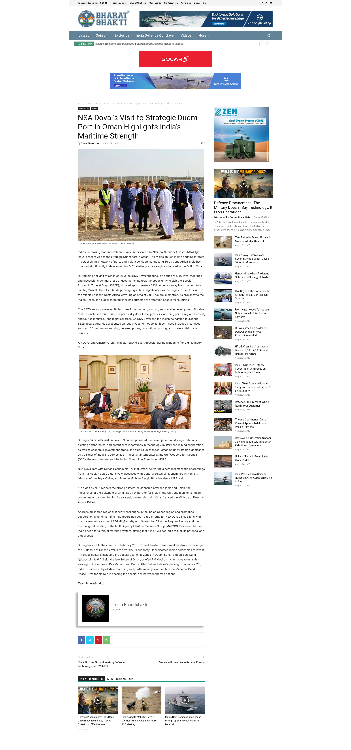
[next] (267, 44)
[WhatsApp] (106, 640)
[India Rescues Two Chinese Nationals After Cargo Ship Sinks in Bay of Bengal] (223, 478)
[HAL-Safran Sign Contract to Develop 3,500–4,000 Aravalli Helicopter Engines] (223, 351)
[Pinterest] (98, 640)
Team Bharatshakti (91, 143)
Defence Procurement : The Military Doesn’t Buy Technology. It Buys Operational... (243, 207)
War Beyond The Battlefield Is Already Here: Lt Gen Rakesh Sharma (252, 295)
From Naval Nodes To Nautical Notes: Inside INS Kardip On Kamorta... (252, 313)
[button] (269, 35)
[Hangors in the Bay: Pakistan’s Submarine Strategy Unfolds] (223, 278)
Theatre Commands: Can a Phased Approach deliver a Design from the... (250, 423)
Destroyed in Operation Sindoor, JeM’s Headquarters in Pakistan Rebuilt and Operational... (253, 442)
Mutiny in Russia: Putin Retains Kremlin (182, 662)
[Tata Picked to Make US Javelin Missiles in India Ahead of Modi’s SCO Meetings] (141, 700)
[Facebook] (262, 3)
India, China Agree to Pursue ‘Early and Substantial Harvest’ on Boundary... (252, 387)
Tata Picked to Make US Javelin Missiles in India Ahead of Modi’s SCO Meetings (139, 721)
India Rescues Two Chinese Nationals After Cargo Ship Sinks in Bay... (254, 478)
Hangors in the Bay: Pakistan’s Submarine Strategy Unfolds (131, 43)
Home (81, 103)
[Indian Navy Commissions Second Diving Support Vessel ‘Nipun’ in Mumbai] (185, 700)
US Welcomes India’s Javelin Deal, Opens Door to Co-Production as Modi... (251, 332)
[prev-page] (80, 731)
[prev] (261, 44)
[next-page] (86, 731)
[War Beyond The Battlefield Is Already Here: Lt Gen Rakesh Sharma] (223, 295)
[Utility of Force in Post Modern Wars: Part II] (223, 461)
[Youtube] (271, 3)
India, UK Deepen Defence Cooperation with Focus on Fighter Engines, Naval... (250, 369)
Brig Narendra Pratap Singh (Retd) (232, 217)
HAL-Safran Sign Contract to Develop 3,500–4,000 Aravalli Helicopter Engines (252, 350)
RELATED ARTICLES (91, 679)
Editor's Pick (94, 103)
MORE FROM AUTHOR (120, 679)
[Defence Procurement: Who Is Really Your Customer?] (223, 406)
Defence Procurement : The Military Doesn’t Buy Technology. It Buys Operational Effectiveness (96, 721)
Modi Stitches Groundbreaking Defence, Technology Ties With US (101, 664)
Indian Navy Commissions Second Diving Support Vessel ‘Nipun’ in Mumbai (183, 721)
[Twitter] (266, 3)
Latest (94, 108)
